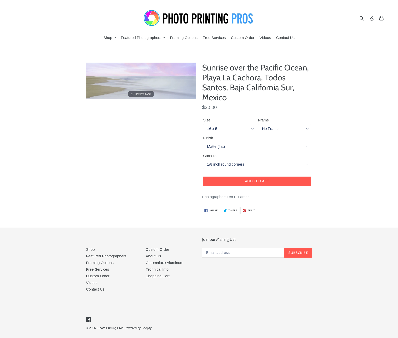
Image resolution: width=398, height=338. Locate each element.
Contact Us (95, 289)
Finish (208, 138)
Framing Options (100, 263)
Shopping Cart (158, 276)
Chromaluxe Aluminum (164, 263)
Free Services (97, 269)
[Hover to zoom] (141, 81)
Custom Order (97, 276)
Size (206, 120)
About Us (153, 256)
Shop (90, 249)
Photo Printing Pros (110, 328)
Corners (209, 156)
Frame (263, 120)
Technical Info (157, 269)
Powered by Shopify (138, 328)
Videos (91, 283)
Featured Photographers (106, 256)
